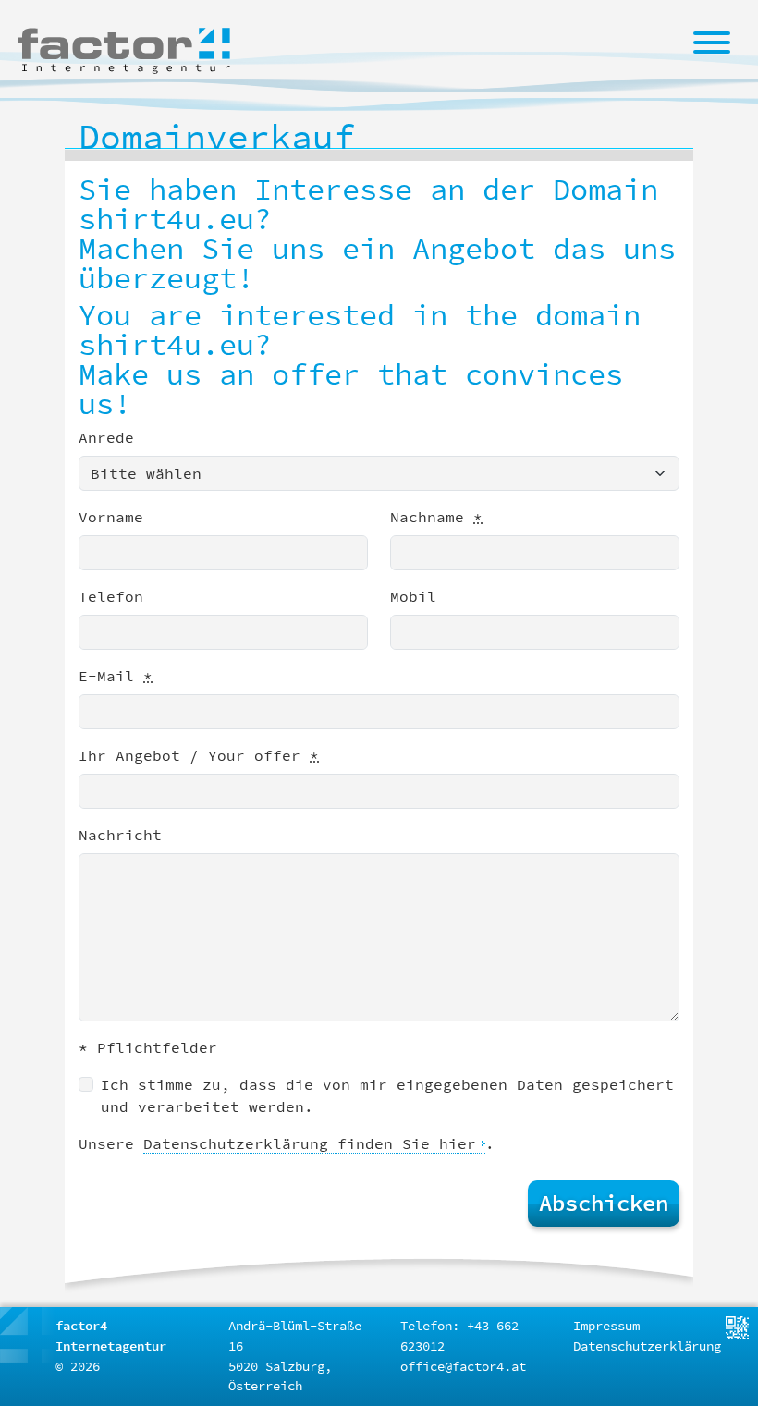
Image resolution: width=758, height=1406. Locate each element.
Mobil (413, 596)
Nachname (436, 516)
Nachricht (120, 834)
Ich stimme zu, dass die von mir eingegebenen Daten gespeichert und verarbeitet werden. (387, 1095)
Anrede (106, 437)
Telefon (111, 596)
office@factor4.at (463, 1366)
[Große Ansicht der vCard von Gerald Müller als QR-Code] (737, 1326)
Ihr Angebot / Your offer (199, 755)
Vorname (111, 516)
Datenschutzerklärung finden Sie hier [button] (309, 1143)
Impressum (606, 1325)
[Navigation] (711, 41)
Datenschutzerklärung (647, 1346)
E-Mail (116, 675)
